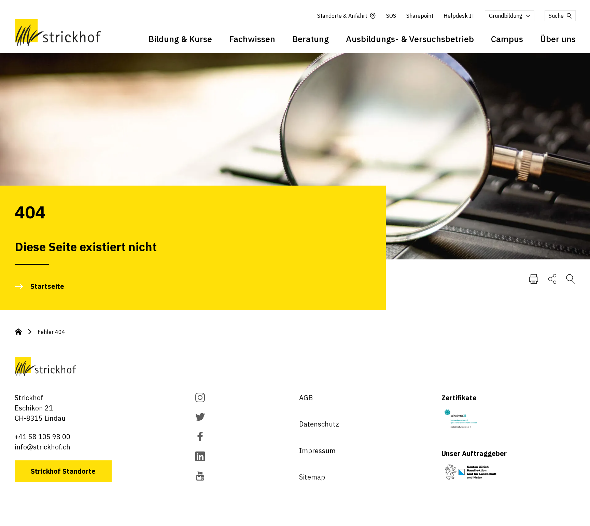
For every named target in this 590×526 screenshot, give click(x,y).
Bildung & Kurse (180, 38)
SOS (391, 15)
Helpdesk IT (459, 15)
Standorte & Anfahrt (342, 15)
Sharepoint (419, 15)
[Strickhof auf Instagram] (200, 398)
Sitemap (312, 477)
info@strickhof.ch (42, 446)
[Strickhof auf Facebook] (200, 437)
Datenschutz (319, 424)
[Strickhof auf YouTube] (200, 476)
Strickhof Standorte (63, 471)
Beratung (310, 38)
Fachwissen (252, 38)
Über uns (558, 38)
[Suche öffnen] (570, 278)
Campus (507, 38)
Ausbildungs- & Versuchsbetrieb (410, 38)
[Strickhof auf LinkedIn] (200, 457)
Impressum (317, 450)
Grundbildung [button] (505, 15)
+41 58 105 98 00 (42, 436)
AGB (306, 397)
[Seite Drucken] (533, 278)
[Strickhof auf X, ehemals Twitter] (200, 417)
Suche (556, 15)
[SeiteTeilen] (552, 278)
